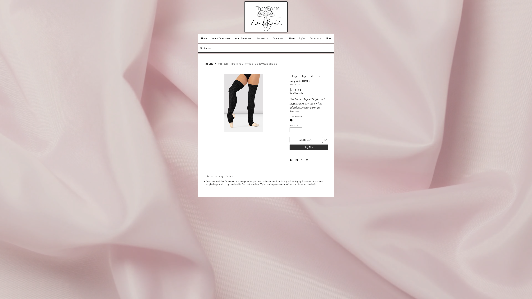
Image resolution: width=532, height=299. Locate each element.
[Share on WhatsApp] (302, 160)
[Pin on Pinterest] (296, 160)
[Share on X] (307, 160)
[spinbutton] (296, 130)
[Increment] (300, 130)
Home (208, 63)
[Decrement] (291, 130)
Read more (294, 111)
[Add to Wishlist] (325, 140)
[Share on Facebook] (291, 160)
